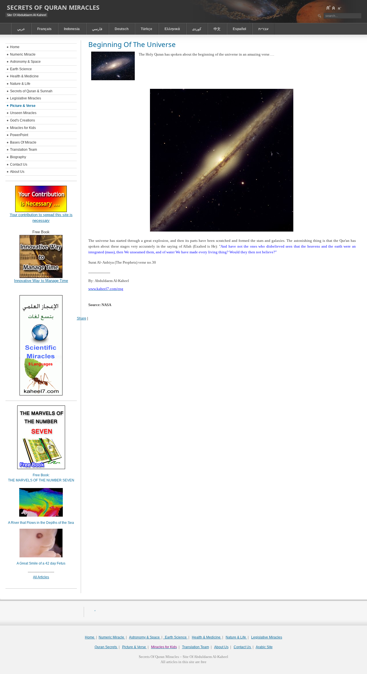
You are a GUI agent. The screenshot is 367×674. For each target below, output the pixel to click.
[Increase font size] (328, 7)
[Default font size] (333, 7)
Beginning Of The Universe (132, 44)
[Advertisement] (183, 672)
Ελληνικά (172, 29)
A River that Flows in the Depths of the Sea (41, 523)
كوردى (196, 29)
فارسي (97, 29)
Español (239, 29)
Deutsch (121, 29)
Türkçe (146, 29)
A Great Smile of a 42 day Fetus (41, 563)
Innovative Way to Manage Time (41, 281)
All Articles (41, 577)
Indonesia (72, 29)
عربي (21, 29)
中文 (217, 29)
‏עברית (263, 29)
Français (44, 29)
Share (81, 318)
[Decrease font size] (339, 7)
